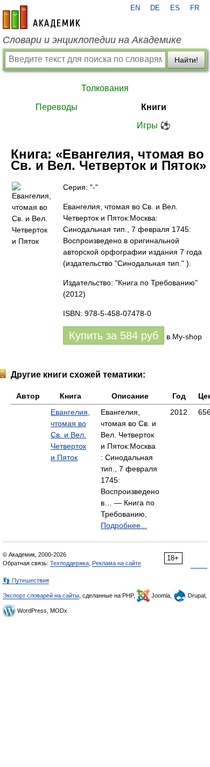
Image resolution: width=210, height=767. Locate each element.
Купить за (113, 335)
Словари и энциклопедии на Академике (92, 40)
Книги (153, 107)
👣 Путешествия (26, 580)
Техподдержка (69, 563)
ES (175, 8)
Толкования (105, 88)
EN (135, 8)
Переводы (57, 107)
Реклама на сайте (116, 563)
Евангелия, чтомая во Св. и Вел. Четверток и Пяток (70, 435)
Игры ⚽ (154, 125)
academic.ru (41, 17)
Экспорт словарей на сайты (41, 595)
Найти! (186, 60)
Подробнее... (124, 525)
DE (155, 8)
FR (194, 8)
